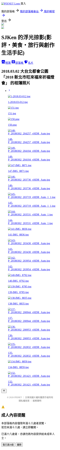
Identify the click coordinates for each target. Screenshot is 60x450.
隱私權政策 (24, 400)
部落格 (19, 62)
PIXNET (18, 397)
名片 (30, 62)
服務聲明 (37, 400)
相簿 (8, 62)
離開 (19, 444)
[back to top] (4, 391)
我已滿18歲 (8, 444)
